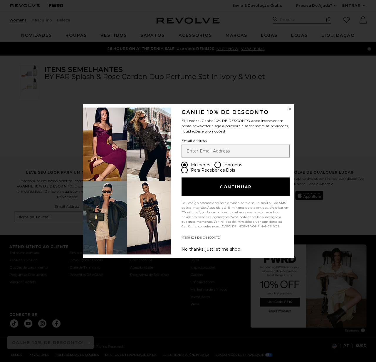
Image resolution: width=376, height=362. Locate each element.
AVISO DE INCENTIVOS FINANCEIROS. (250, 226)
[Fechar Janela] (289, 109)
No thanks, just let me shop (211, 249)
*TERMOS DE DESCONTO (201, 237)
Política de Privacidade (237, 222)
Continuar (236, 187)
